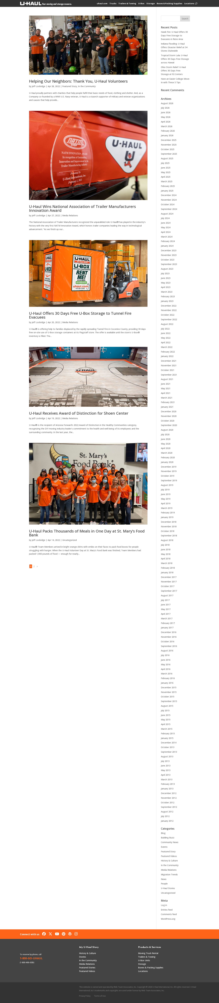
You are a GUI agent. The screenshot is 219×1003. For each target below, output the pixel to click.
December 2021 (168, 360)
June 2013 (165, 765)
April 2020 (165, 448)
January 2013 (167, 788)
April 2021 (165, 393)
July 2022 (165, 328)
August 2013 (167, 756)
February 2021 (168, 402)
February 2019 (168, 512)
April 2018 (165, 558)
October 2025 (167, 149)
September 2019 (169, 480)
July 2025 (165, 163)
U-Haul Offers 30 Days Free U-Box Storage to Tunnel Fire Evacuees (80, 315)
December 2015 (168, 687)
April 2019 (165, 503)
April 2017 (165, 613)
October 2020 (167, 420)
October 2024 (167, 204)
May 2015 (165, 719)
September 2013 (169, 751)
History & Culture (169, 860)
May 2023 (165, 282)
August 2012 (167, 811)
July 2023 (165, 273)
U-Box (141, 3)
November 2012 (169, 797)
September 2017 (169, 590)
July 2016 (165, 655)
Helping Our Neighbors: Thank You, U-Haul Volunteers (78, 81)
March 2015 (166, 728)
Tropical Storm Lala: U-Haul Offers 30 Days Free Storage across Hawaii (175, 59)
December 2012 (168, 793)
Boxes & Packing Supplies (169, 3)
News (163, 879)
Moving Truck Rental (148, 953)
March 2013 (166, 779)
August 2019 (167, 485)
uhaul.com (102, 3)
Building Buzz (167, 837)
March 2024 (166, 236)
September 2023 (169, 264)
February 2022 (168, 351)
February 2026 (168, 130)
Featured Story (69, 86)
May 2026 (165, 117)
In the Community (87, 86)
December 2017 (168, 577)
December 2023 (168, 250)
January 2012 (167, 820)
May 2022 (165, 337)
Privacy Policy (84, 996)
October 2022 (167, 314)
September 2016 (169, 646)
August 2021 (167, 379)
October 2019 (167, 475)
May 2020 (165, 443)
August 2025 (167, 158)
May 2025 (165, 172)
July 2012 (165, 816)
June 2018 (165, 549)
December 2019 (168, 466)
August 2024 (167, 213)
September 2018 (169, 535)
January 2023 (167, 301)
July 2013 (165, 761)
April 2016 (165, 669)
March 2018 (166, 563)
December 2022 (168, 305)
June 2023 (165, 278)
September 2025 (169, 153)
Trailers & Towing (127, 3)
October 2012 (167, 802)
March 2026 (166, 126)
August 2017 (167, 595)
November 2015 (169, 692)
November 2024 (169, 199)
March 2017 (166, 618)
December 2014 (168, 742)
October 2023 (167, 259)
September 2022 (169, 319)
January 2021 (167, 406)
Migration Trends (169, 874)
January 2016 (167, 682)
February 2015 (168, 733)
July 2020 (165, 434)
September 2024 (169, 209)
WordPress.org (168, 918)
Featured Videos (169, 856)
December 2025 (168, 140)
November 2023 (169, 255)
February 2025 (168, 186)
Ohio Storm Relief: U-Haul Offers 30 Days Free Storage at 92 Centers (173, 71)
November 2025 (169, 144)
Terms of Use (100, 996)
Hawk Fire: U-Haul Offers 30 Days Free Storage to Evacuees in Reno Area (174, 35)
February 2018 (168, 567)
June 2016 (165, 659)
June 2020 (165, 439)
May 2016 (165, 664)
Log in (164, 905)
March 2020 (166, 452)
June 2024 (165, 222)
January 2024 (167, 245)
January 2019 (167, 517)
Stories (82, 956)
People (164, 883)
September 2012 (169, 807)
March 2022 (166, 347)
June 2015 (165, 715)
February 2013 (168, 784)
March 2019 (166, 508)
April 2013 (165, 774)
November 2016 (169, 636)
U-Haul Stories (168, 888)
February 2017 (168, 623)
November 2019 (169, 471)
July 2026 (165, 107)
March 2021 (166, 397)
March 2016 (166, 673)
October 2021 (167, 370)
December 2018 (168, 521)
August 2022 (167, 324)
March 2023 (166, 291)
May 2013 (165, 770)
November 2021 (169, 365)
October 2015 (167, 696)
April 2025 (165, 176)
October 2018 (167, 531)
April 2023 (165, 287)
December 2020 (168, 411)
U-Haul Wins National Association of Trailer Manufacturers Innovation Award (82, 208)
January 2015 (167, 738)
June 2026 (165, 112)
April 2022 (165, 342)
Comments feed (169, 914)
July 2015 (165, 710)
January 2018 (167, 572)
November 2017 (169, 581)
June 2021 (165, 383)
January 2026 (167, 135)
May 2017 (165, 609)
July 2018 (165, 544)
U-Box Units (144, 960)
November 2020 (169, 416)
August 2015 (167, 705)
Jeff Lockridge (38, 86)
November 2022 (169, 310)
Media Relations (70, 215)
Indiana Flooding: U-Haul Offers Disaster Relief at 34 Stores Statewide (174, 47)
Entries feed (167, 909)
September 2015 (169, 701)
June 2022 (165, 333)
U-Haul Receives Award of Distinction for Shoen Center (78, 413)
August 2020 (167, 429)
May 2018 (165, 554)
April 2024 (165, 232)
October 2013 (167, 747)
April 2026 (165, 121)
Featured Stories (87, 967)
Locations (189, 3)
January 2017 (167, 627)
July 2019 (165, 489)
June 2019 (165, 494)
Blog (163, 833)
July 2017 (165, 600)
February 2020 (168, 457)
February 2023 (168, 296)
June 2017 (165, 604)
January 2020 (167, 462)
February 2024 (168, 241)
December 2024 (168, 195)
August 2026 (167, 103)
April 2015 (165, 724)
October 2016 (167, 641)
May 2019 (165, 498)
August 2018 (167, 540)
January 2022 (167, 356)
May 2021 (165, 388)
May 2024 (165, 227)
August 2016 (167, 650)
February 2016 (168, 678)
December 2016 (168, 632)
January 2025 (167, 190)
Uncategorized (69, 540)
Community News (169, 842)
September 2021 (169, 374)
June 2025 (165, 167)
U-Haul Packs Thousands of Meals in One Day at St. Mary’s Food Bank (87, 533)
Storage (150, 3)
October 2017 (167, 586)
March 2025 (166, 181)
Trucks (113, 3)
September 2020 (169, 425)
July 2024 (165, 218)
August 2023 (167, 268)
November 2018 (169, 526)
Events (164, 846)
